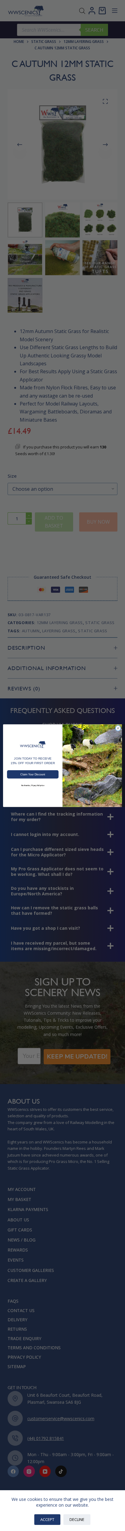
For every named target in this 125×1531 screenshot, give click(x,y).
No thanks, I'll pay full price (32, 785)
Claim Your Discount (32, 774)
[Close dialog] (118, 728)
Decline (76, 1519)
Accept (47, 1519)
